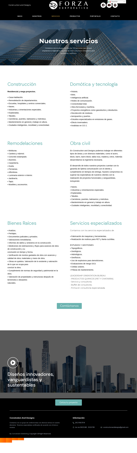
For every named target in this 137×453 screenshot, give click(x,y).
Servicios (55, 16)
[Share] (9, 439)
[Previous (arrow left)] (3, 441)
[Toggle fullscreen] (15, 439)
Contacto (115, 16)
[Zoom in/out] (21, 439)
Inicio (19, 16)
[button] (69, 306)
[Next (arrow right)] (9, 441)
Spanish (114, 1)
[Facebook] (103, 5)
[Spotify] (115, 5)
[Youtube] (109, 5)
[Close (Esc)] (3, 439)
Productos (75, 16)
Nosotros (36, 16)
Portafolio (95, 16)
